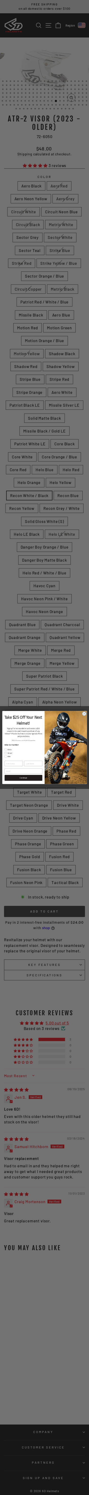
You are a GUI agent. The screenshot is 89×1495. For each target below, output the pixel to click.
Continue (23, 777)
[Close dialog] (84, 714)
